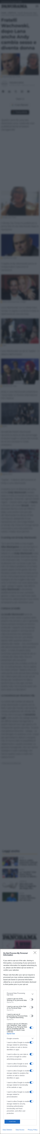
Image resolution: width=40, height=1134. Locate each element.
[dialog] (20, 1041)
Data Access (20, 1130)
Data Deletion (7, 1130)
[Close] (36, 953)
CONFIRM (12, 1121)
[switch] (31, 999)
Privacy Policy (32, 1130)
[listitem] (20, 994)
